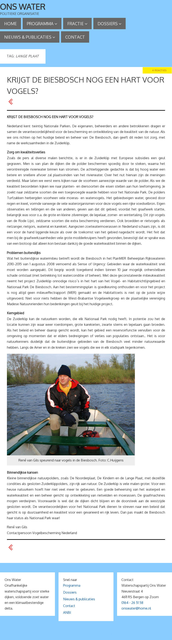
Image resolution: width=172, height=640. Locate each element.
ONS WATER (23, 6)
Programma (71, 585)
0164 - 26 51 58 (132, 603)
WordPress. (111, 635)
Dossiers (70, 592)
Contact (69, 606)
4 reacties (159, 70)
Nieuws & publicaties (79, 599)
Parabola (93, 635)
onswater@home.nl (136, 608)
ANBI (67, 612)
